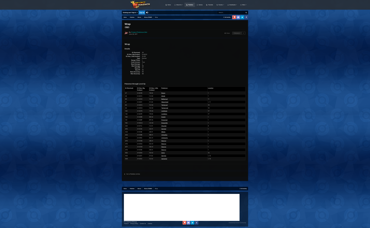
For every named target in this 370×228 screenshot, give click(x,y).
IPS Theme (127, 221)
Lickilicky (164, 114)
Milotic (163, 132)
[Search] (246, 12)
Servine (163, 156)
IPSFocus (134, 221)
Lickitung (164, 111)
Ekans (163, 93)
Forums (220, 4)
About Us (179, 4)
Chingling (164, 135)
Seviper (163, 129)
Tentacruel (164, 108)
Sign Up (142, 12)
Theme (126, 223)
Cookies (150, 223)
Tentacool (164, 105)
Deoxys (163, 141)
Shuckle (163, 126)
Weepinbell (164, 102)
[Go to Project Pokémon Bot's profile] (126, 32)
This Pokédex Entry (236, 12)
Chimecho (164, 138)
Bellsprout (164, 99)
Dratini (163, 117)
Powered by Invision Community (237, 222)
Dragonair (164, 120)
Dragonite (164, 123)
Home (169, 4)
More (244, 4)
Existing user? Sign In (130, 12)
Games (200, 4)
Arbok (163, 96)
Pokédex (190, 4)
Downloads (232, 4)
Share (228, 33)
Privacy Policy (134, 223)
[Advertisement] (182, 207)
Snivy (163, 153)
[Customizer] (147, 12)
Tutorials (210, 4)
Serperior (164, 159)
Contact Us (143, 223)
